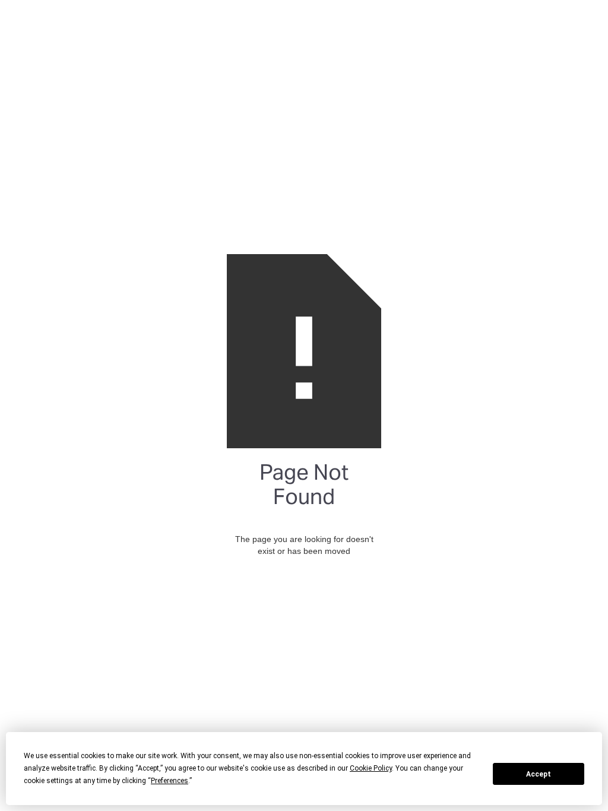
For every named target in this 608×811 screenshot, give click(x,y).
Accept (538, 774)
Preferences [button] (169, 781)
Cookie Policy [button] (371, 768)
